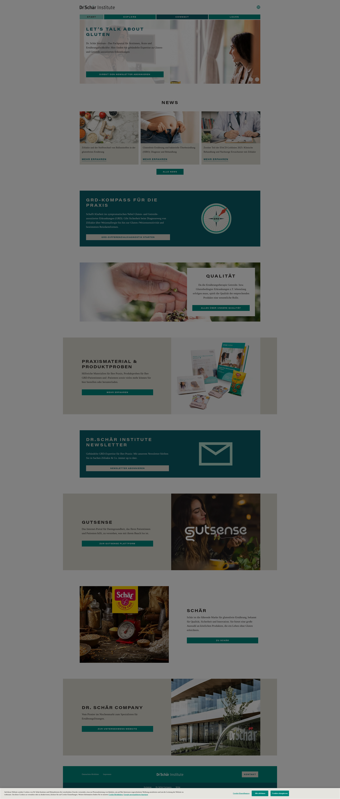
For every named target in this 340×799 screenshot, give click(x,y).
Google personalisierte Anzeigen (136, 795)
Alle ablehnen (260, 793)
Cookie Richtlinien (116, 795)
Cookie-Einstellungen (241, 793)
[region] (170, 793)
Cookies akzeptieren (279, 793)
